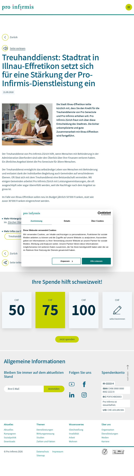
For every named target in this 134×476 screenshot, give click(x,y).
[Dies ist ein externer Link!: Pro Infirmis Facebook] (85, 385)
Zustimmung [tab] (36, 221)
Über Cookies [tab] (97, 221)
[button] (14, 48)
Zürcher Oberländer (18, 222)
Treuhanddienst (17, 236)
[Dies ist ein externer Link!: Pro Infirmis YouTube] (73, 384)
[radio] (17, 310)
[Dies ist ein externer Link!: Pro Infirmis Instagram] (85, 395)
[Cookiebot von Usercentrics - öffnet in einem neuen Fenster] (99, 213)
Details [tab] (67, 221)
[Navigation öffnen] (128, 7)
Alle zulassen (96, 261)
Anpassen (65, 261)
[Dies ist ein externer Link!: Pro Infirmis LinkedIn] (73, 395)
